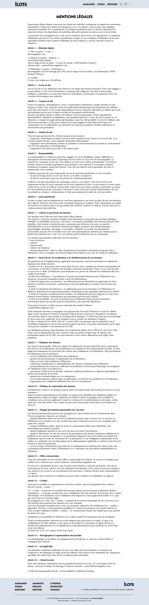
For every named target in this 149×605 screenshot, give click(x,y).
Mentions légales (63, 601)
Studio (101, 4)
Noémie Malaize (97, 598)
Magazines (89, 4)
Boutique (112, 4)
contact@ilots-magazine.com (54, 66)
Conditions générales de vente (81, 601)
